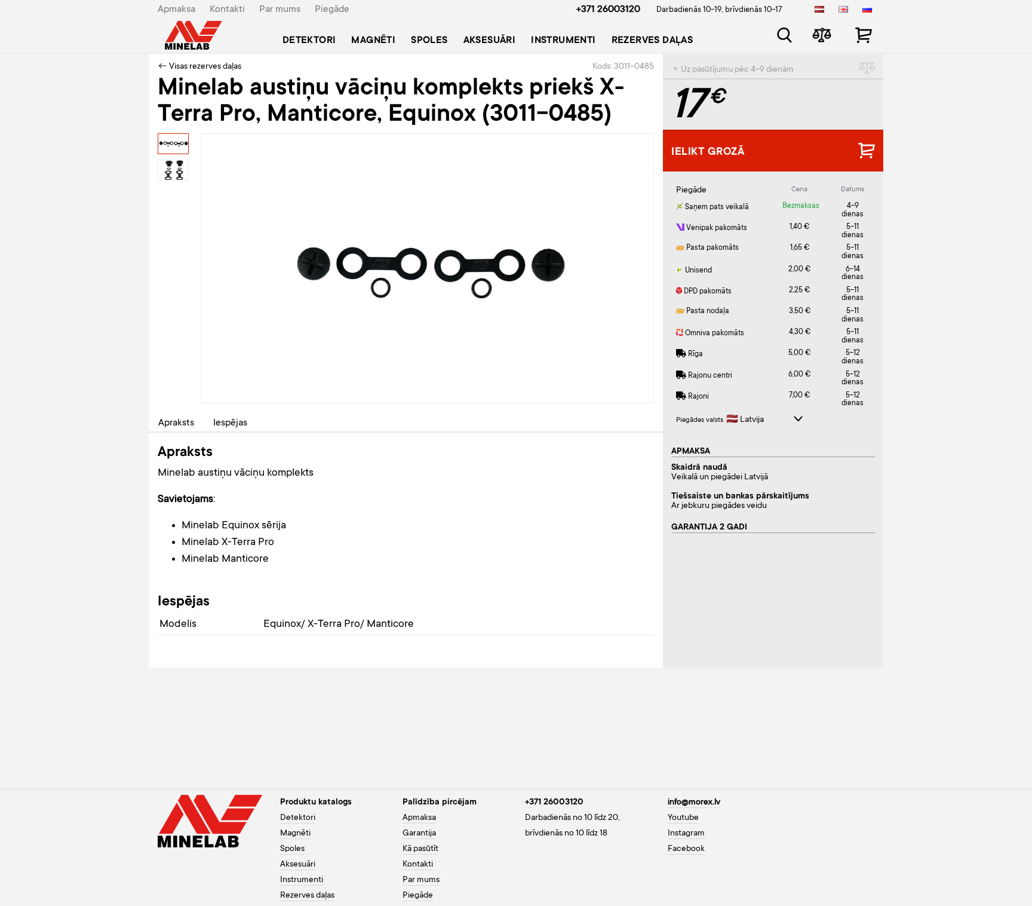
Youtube (683, 818)
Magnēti (373, 40)
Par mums (279, 9)
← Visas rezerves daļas (199, 67)
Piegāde (332, 9)
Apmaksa (176, 9)
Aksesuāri (489, 40)
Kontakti (227, 9)
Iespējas (230, 423)
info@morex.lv (694, 802)
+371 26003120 (608, 9)
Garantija (419, 833)
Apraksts (176, 423)
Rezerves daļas (652, 40)
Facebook (686, 849)
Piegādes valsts (699, 420)
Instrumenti (563, 40)
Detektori (309, 40)
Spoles (429, 40)
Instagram (686, 833)
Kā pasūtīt (420, 849)
